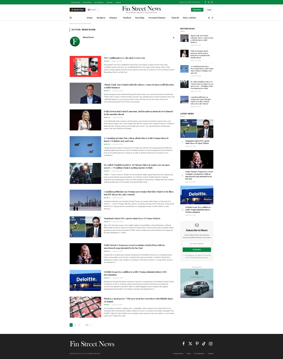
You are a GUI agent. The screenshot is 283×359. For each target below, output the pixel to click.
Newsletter (197, 10)
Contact (118, 2)
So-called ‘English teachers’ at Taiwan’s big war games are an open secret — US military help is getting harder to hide (137, 166)
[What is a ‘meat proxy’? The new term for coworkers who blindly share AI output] (85, 307)
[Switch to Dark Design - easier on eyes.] (212, 18)
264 (87, 325)
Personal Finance (157, 17)
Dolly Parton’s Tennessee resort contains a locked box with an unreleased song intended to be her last (134, 246)
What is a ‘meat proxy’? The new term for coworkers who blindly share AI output (138, 300)
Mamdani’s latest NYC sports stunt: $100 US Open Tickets (132, 218)
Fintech (175, 17)
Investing (139, 17)
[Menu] (71, 17)
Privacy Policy (75, 2)
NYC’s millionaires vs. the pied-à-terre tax (124, 57)
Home (90, 17)
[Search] (209, 17)
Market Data (78, 10)
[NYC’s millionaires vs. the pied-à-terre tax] (85, 66)
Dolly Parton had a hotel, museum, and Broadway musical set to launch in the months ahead (138, 113)
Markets (127, 17)
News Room (88, 37)
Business (101, 17)
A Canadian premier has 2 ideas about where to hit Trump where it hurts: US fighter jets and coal (136, 139)
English (93, 10)
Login (209, 10)
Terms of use (87, 2)
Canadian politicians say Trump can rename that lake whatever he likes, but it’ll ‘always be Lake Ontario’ (139, 193)
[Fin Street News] (141, 10)
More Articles (189, 17)
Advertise (109, 2)
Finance (113, 17)
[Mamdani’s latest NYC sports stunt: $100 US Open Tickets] (85, 226)
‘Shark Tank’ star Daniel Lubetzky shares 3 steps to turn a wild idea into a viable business (139, 86)
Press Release (99, 2)
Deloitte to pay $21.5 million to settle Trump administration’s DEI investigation (135, 273)
